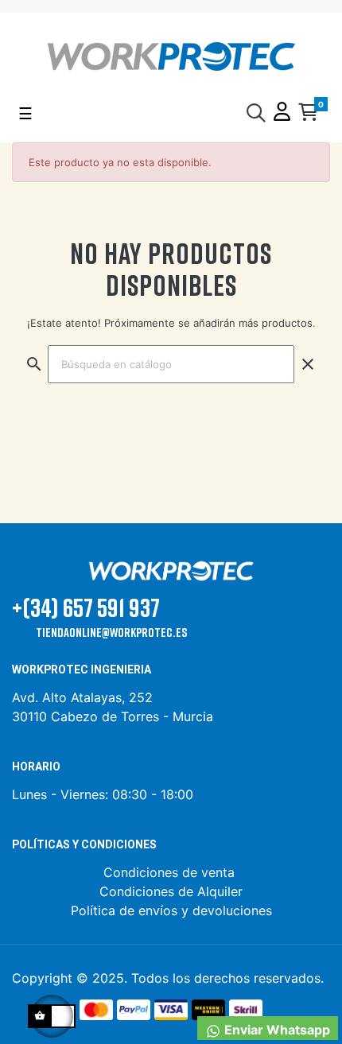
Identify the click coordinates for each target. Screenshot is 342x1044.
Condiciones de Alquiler (171, 891)
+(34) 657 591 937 (86, 607)
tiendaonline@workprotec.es (111, 632)
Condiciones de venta (171, 872)
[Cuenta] (282, 113)
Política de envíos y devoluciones (171, 910)
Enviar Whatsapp (275, 1030)
